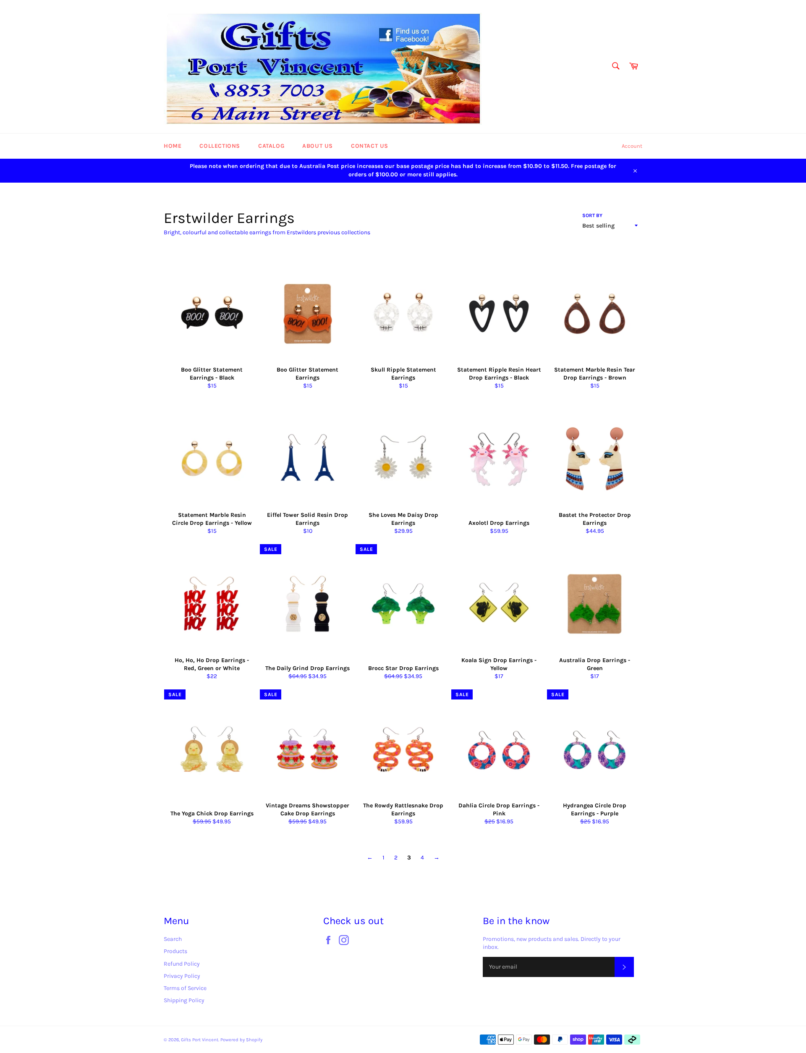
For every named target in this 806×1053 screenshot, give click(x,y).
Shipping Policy (184, 1000)
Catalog (271, 145)
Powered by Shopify (241, 1040)
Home (172, 145)
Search (173, 939)
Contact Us (369, 145)
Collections (219, 145)
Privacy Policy (182, 976)
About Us (317, 145)
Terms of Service (185, 988)
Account (632, 146)
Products (175, 951)
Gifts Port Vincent (199, 1040)
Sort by (592, 215)
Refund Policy (182, 963)
